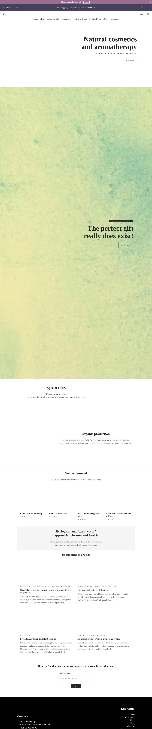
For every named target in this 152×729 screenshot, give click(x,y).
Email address (64, 673)
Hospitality (66, 19)
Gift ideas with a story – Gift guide (93, 590)
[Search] (4, 14)
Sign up (76, 686)
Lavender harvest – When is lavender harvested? (99, 639)
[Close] (150, 2)
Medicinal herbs (41, 586)
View (86, 2)
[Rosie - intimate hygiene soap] (90, 497)
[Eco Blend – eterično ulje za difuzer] (119, 497)
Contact (15, 8)
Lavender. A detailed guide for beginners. (38, 639)
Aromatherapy (86, 586)
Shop (42, 19)
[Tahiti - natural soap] (62, 497)
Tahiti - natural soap (58, 513)
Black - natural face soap (31, 513)
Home (35, 19)
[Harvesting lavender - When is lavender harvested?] (105, 620)
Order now (129, 60)
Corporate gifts (53, 19)
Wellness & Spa (80, 19)
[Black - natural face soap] (33, 497)
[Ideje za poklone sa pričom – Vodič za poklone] (105, 571)
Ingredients (114, 19)
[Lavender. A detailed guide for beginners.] (47, 620)
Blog (105, 19)
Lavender (25, 586)
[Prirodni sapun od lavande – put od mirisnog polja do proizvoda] (47, 571)
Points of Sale (95, 19)
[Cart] (147, 14)
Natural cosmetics (62, 586)
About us (6, 8)
